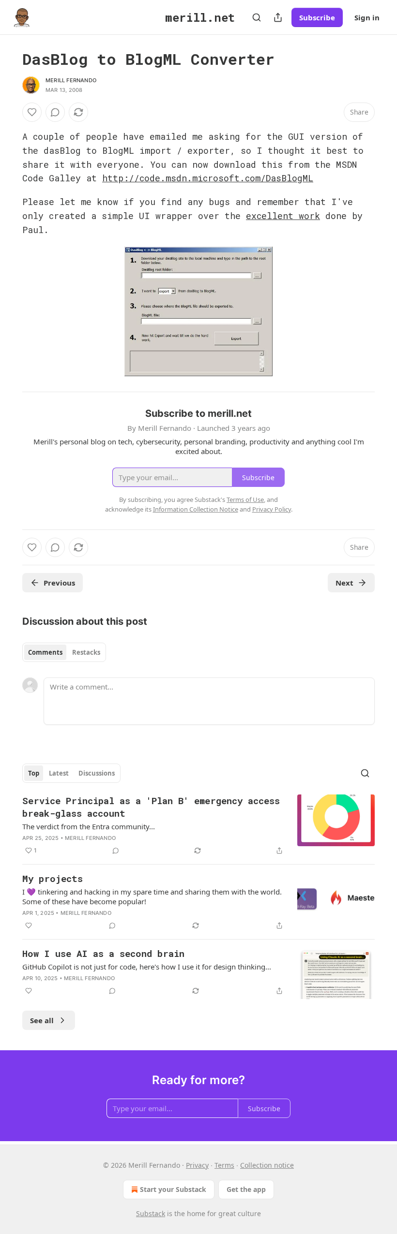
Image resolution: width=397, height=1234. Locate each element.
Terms (224, 1165)
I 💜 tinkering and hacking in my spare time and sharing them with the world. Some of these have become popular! (152, 896)
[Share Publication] (278, 17)
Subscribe (317, 17)
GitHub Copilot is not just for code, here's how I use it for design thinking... (146, 966)
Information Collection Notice (195, 509)
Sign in (367, 17)
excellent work (283, 215)
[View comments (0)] (55, 112)
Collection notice (267, 1165)
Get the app (246, 1189)
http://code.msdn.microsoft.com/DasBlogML (207, 178)
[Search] (256, 17)
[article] (198, 825)
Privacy (197, 1165)
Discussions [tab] (96, 773)
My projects (52, 878)
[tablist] (64, 652)
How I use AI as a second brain (103, 953)
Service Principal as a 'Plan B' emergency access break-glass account (151, 806)
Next (344, 583)
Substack (150, 1213)
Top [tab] (33, 773)
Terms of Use (245, 499)
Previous (59, 583)
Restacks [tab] (86, 652)
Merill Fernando (71, 80)
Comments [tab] (45, 652)
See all (42, 1020)
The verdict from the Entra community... (88, 826)
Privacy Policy (271, 509)
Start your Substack (173, 1189)
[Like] (32, 112)
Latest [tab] (59, 773)
